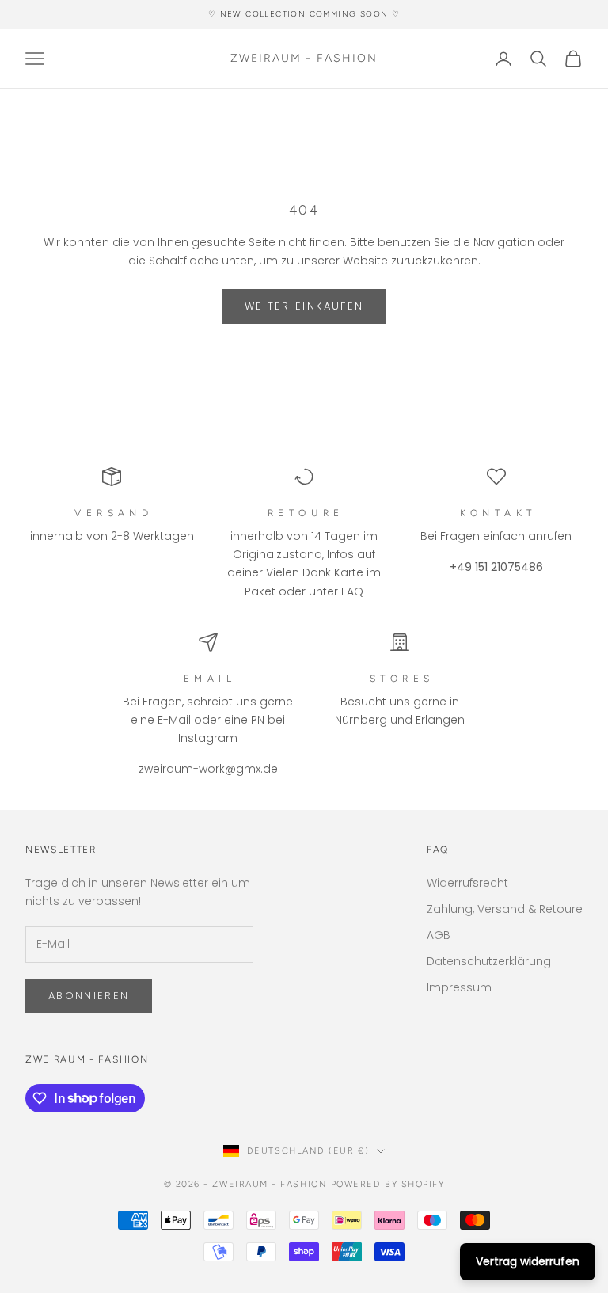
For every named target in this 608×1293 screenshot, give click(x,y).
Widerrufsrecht (467, 883)
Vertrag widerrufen (528, 1261)
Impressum (459, 987)
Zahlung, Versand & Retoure (505, 909)
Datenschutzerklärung (489, 961)
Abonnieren (88, 995)
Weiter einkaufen (304, 306)
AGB (438, 935)
